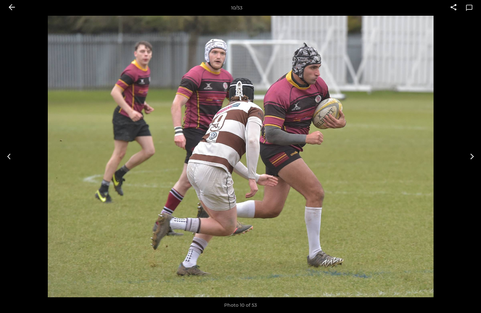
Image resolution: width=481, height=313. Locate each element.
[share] (453, 7)
